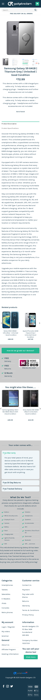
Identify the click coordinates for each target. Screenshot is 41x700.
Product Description (9, 124)
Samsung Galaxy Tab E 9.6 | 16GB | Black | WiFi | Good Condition (10, 412)
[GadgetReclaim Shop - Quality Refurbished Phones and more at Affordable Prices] (20, 4)
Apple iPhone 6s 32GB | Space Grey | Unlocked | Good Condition (30, 334)
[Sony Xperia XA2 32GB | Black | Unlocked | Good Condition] (31, 398)
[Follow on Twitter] (11, 686)
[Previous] (5, 38)
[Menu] (3, 4)
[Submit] (36, 10)
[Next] (36, 38)
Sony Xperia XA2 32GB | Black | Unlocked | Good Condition (31, 412)
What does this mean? (29, 368)
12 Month (8, 373)
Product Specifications (10, 128)
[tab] (20, 124)
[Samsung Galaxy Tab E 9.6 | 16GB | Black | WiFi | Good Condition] (10, 398)
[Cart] (37, 4)
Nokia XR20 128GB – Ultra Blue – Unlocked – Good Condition (10, 333)
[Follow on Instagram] (7, 686)
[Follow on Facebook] (3, 686)
